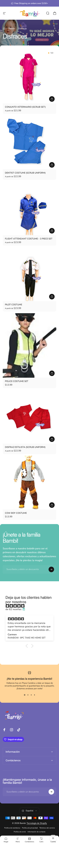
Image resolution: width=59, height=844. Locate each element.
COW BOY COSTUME (16, 513)
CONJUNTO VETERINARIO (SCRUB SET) (25, 106)
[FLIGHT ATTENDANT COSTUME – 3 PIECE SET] (29, 208)
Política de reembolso (12, 828)
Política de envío (20, 832)
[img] (30, 606)
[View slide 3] (31, 695)
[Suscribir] (51, 569)
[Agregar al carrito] (52, 505)
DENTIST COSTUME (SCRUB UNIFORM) (25, 172)
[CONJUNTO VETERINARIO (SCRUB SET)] (29, 76)
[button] (27, 646)
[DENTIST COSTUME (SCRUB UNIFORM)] (29, 142)
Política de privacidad (30, 828)
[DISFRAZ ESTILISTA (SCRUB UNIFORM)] (29, 417)
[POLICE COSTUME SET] (29, 345)
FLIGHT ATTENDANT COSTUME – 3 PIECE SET (28, 238)
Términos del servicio (47, 828)
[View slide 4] (34, 695)
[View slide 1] (24, 695)
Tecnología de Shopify (37, 823)
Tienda (12, 28)
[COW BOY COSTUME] (29, 482)
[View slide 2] (28, 695)
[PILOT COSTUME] (29, 274)
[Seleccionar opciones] (52, 99)
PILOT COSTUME (13, 304)
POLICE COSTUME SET (16, 381)
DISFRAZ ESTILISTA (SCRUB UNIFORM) (25, 447)
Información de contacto (36, 832)
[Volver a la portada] (4, 28)
